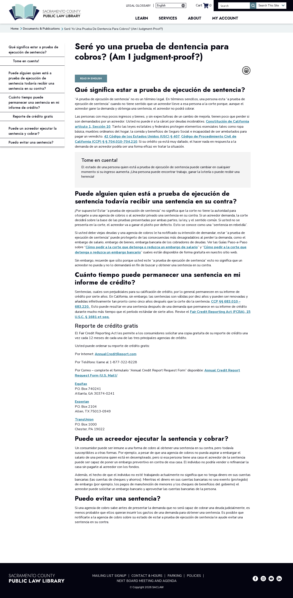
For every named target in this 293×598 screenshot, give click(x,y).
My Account (225, 18)
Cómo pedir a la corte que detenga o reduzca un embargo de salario (142, 247)
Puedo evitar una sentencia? (31, 142)
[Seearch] (253, 5)
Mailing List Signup (109, 576)
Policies (194, 576)
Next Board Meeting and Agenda (147, 581)
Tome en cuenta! (26, 61)
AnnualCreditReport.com (115, 354)
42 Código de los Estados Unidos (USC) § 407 (142, 136)
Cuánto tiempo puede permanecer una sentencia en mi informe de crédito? (34, 102)
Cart (203, 5)
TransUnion (84, 419)
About (194, 18)
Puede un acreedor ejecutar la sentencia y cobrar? (33, 131)
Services (168, 18)
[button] (271, 5)
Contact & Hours (146, 576)
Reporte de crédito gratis (33, 116)
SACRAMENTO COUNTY (37, 578)
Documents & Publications (41, 29)
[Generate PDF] (246, 70)
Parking (175, 576)
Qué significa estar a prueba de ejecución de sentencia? (33, 50)
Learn (141, 18)
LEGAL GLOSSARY (138, 5)
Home (15, 29)
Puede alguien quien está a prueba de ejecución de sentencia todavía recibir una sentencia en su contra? (31, 81)
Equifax (81, 384)
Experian (82, 401)
